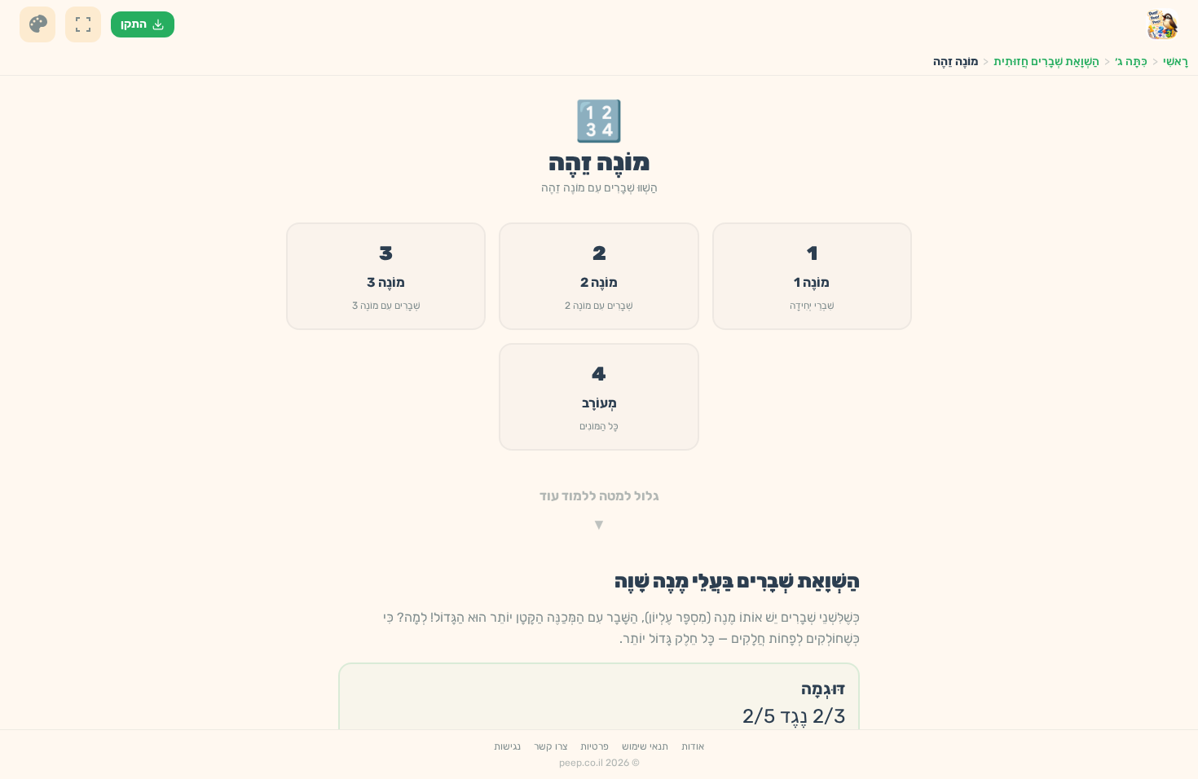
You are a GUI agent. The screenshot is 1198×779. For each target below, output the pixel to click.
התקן (134, 24)
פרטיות (594, 746)
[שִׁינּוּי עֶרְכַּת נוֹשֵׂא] (37, 24)
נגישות (507, 746)
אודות (692, 746)
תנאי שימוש (645, 746)
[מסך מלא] (83, 24)
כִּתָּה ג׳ (1131, 61)
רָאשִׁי (1175, 61)
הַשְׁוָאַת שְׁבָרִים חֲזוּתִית (1046, 61)
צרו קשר (550, 746)
